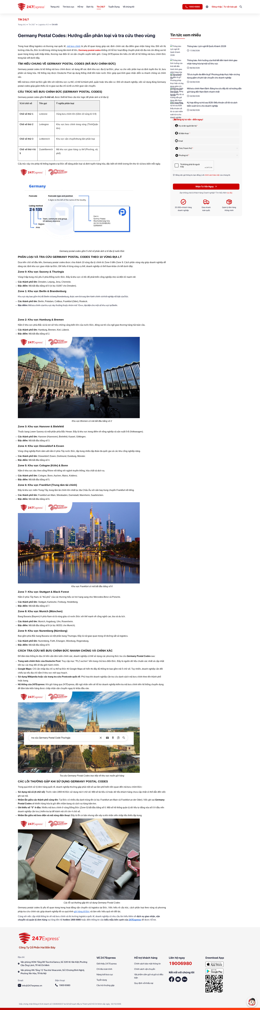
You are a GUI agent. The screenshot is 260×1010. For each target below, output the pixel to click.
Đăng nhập (217, 6)
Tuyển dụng (102, 980)
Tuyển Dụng (114, 6)
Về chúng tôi (128, 6)
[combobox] (207, 148)
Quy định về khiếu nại (143, 983)
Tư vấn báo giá (230, 6)
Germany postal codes (89, 50)
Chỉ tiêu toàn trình (104, 969)
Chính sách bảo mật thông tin (147, 963)
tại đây (229, 193)
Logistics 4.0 (43, 24)
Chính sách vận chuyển (144, 969)
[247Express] (39, 938)
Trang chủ (54, 6)
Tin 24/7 (101, 6)
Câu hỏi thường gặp (105, 985)
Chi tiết (55, 24)
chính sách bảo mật (212, 175)
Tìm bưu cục (68, 6)
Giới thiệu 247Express (107, 963)
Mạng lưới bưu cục (105, 974)
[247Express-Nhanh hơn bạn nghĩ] (214, 963)
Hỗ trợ (80, 6)
